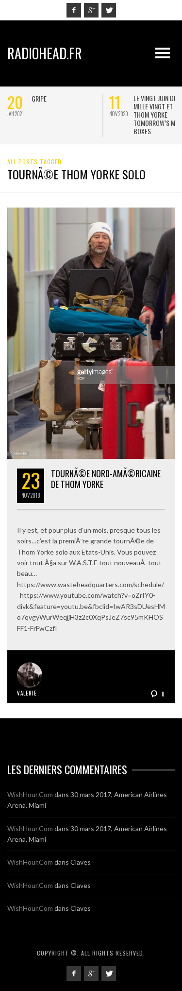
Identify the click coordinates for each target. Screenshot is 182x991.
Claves (80, 862)
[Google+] (91, 10)
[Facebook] (73, 10)
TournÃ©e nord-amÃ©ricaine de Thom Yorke (106, 478)
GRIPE (39, 98)
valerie (27, 693)
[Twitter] (108, 10)
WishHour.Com (30, 794)
